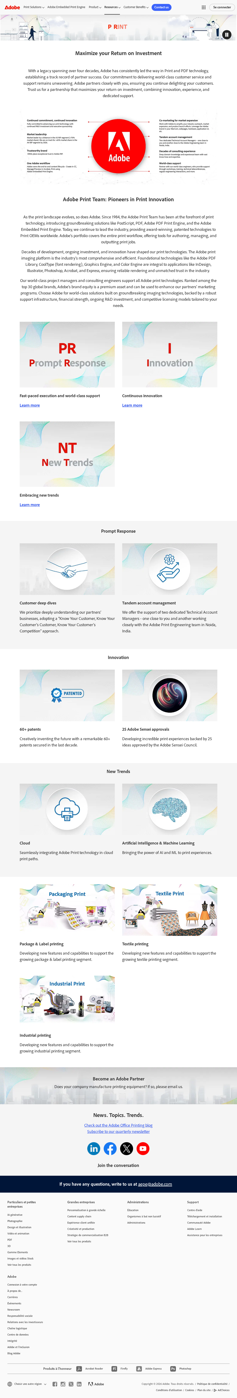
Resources (111, 7)
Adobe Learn (194, 1229)
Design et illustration (19, 1227)
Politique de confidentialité (212, 1384)
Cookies (189, 1390)
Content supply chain (79, 1216)
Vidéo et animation (18, 1233)
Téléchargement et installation (204, 1216)
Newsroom (13, 1309)
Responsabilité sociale (20, 1316)
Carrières (12, 1297)
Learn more (30, 405)
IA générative (14, 1214)
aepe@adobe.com (155, 1184)
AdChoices (224, 1390)
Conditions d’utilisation (169, 1390)
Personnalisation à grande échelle (86, 1210)
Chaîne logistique (17, 1328)
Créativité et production (80, 1229)
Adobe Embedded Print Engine (66, 7)
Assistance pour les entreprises (204, 1235)
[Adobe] (12, 7)
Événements (14, 1303)
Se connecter (222, 7)
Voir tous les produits (19, 1264)
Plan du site (204, 1390)
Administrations (136, 1222)
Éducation (132, 1210)
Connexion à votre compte (22, 1284)
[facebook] (55, 1384)
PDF (9, 1239)
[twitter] (71, 1384)
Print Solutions (32, 7)
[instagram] (63, 1384)
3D (9, 1246)
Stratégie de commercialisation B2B (87, 1235)
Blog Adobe (13, 1353)
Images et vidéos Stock (20, 1258)
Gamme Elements (17, 1252)
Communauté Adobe (199, 1222)
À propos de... (14, 1291)
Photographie (14, 1221)
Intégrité (12, 1340)
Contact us (161, 7)
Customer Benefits (135, 7)
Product (93, 7)
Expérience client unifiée (81, 1222)
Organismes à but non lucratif (144, 1216)
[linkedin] (79, 1384)
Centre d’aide (194, 1210)
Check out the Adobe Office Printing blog (118, 1125)
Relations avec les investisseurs (25, 1322)
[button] (203, 7)
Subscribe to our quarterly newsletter (118, 1131)
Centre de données (18, 1334)
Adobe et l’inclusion (18, 1347)
